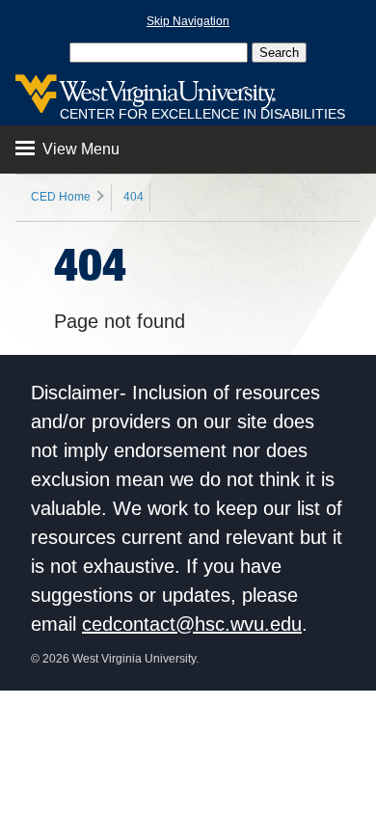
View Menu (79, 149)
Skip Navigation (188, 21)
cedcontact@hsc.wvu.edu (192, 624)
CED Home (61, 197)
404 (133, 197)
